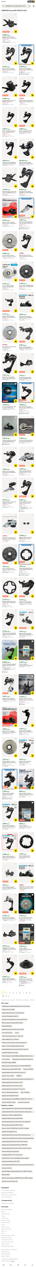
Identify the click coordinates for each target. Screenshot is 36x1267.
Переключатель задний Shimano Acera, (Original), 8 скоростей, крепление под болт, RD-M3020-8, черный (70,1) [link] (9, 731)
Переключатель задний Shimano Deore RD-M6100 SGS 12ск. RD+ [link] (8, 472)
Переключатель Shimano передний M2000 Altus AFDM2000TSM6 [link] (25, 471)
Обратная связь (5, 1251)
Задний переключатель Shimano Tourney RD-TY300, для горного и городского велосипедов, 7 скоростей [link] (26, 794)
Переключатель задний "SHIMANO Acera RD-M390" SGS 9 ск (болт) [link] (9, 948)
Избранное (18, 1265)
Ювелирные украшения (7, 1246)
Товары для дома (5, 1222)
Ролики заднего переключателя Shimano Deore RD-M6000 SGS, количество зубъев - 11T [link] (25, 949)
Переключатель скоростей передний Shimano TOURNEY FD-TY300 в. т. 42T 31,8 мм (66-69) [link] (9, 502)
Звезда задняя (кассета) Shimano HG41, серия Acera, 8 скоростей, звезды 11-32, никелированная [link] (9, 762)
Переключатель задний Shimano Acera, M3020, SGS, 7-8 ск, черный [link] (26, 731)
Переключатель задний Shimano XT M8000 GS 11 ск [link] (26, 347)
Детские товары (5, 1244)
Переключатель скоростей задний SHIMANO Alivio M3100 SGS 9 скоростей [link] (9, 441)
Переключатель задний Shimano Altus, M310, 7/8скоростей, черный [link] (8, 794)
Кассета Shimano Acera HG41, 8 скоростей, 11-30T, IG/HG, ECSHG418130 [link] (9, 256)
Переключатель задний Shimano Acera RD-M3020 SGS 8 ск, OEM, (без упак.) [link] (9, 377)
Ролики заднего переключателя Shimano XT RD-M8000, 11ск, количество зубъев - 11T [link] (26, 664)
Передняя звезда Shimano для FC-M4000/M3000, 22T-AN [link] (26, 569)
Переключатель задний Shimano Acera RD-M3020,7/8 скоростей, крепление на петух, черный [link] (26, 762)
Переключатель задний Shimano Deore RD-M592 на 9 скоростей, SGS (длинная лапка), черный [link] (26, 634)
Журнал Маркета (5, 1256)
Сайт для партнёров (6, 1197)
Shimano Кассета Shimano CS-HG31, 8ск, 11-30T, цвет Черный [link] (25, 979)
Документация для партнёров (9, 1194)
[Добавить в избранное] (16, 14)
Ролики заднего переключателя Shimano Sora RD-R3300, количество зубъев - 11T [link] (26, 826)
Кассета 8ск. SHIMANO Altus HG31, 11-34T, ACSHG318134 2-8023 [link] (26, 286)
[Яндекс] (13, 1261)
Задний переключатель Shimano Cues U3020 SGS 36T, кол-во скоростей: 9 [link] (8, 316)
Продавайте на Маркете (7, 1192)
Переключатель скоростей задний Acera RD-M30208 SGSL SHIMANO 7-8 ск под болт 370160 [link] (9, 634)
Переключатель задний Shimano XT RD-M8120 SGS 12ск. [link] (26, 163)
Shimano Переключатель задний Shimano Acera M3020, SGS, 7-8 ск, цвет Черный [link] (25, 502)
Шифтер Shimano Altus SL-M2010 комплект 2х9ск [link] (25, 538)
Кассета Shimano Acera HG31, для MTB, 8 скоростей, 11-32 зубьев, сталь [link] (9, 569)
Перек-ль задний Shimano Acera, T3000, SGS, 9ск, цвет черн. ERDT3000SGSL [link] (26, 131)
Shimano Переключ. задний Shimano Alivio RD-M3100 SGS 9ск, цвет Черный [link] (9, 664)
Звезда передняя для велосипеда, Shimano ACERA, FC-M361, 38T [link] (24, 856)
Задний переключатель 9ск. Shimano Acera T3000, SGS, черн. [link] (26, 101)
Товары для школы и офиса (8, 1235)
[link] (16, 1006)
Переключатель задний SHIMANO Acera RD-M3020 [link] (26, 192)
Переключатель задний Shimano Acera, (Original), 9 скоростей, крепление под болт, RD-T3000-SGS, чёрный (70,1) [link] (9, 223)
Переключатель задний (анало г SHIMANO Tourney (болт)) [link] (9, 887)
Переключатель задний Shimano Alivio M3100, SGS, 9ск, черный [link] (9, 979)
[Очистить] (29, 6)
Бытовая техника (5, 1213)
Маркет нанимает (5, 1254)
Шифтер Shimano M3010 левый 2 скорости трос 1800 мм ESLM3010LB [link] (26, 699)
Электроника (4, 1218)
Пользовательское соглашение (9, 1249)
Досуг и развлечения (6, 1209)
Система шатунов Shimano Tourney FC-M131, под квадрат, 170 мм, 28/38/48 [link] (9, 407)
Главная (3, 1265)
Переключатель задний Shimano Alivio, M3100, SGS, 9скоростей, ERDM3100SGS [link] (26, 407)
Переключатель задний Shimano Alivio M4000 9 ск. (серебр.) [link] (9, 918)
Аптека (3, 1224)
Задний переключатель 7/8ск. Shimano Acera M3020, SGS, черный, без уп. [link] (26, 256)
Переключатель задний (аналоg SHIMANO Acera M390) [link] (25, 378)
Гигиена (3, 1216)
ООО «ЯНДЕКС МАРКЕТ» (11, 1259)
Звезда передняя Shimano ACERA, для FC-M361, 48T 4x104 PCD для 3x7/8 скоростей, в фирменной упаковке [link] (8, 602)
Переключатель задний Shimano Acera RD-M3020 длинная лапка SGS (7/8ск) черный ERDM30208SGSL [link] (26, 317)
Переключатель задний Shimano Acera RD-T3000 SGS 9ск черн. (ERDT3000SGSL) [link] (8, 69)
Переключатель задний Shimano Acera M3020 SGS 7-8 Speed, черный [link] (26, 69)
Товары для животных (7, 1239)
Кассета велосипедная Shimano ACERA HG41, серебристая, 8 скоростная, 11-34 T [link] (9, 286)
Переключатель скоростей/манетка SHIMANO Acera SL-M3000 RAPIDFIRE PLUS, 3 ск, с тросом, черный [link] (9, 192)
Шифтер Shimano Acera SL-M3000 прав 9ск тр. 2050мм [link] (9, 101)
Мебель (3, 1211)
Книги (2, 1233)
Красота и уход (5, 1226)
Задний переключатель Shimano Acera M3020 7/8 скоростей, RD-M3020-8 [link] (8, 826)
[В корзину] (16, 31)
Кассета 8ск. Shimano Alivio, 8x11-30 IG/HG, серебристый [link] (9, 347)
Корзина (25, 1265)
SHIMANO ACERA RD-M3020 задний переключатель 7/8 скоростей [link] (26, 887)
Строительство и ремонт (7, 1241)
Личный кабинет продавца (8, 1190)
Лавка (10, 1265)
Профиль (32, 1265)
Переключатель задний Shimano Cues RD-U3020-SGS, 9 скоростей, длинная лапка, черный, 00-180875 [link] (26, 602)
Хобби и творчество (6, 1229)
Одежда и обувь (5, 1220)
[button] (34, 6)
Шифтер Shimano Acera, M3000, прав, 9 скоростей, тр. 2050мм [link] (9, 37)
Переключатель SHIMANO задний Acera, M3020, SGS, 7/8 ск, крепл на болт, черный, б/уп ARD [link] (9, 163)
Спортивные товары (6, 1237)
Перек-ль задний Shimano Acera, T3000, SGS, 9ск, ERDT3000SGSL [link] (8, 131)
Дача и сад (4, 1231)
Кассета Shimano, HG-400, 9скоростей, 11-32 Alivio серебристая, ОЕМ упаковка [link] (26, 918)
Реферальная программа (7, 1203)
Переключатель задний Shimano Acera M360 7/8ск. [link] (9, 699)
